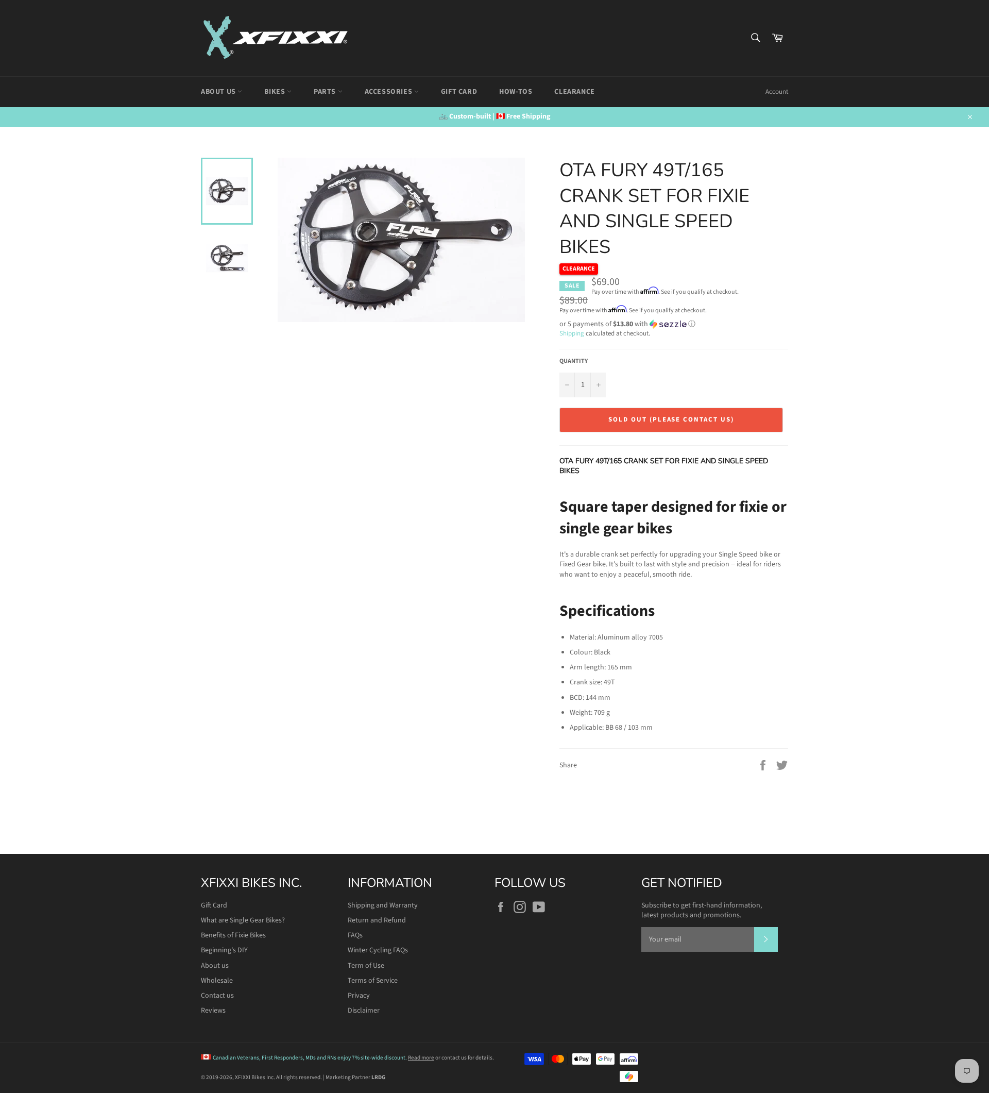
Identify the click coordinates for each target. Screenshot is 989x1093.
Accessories (389, 92)
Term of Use (366, 966)
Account (776, 91)
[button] (673, 324)
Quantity (573, 361)
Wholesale (217, 981)
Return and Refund (377, 920)
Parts (326, 92)
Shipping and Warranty (383, 905)
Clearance (574, 92)
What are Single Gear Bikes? (243, 920)
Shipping (571, 333)
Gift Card (459, 92)
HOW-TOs (515, 92)
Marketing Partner (355, 1077)
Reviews (213, 1010)
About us (215, 966)
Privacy (359, 995)
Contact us (217, 995)
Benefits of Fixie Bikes (233, 935)
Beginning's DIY (224, 950)
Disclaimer (364, 1010)
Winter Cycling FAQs (378, 950)
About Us (219, 92)
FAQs (355, 935)
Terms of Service (373, 981)
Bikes (275, 92)
